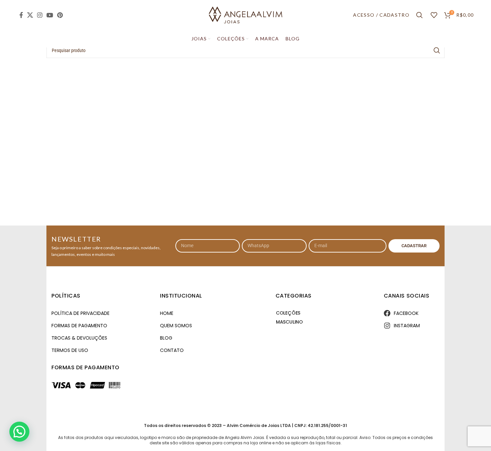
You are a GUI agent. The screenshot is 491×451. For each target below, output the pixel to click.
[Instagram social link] (39, 15)
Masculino (289, 322)
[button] (19, 432)
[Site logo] (245, 14)
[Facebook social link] (21, 15)
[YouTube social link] (49, 15)
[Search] (420, 15)
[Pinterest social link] (60, 15)
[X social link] (30, 15)
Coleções (288, 313)
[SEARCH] (437, 50)
